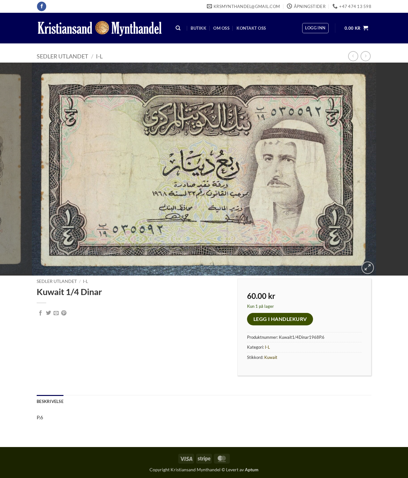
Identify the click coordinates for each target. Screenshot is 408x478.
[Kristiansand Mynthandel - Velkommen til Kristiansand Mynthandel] (100, 28)
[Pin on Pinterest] (63, 313)
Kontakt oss (251, 28)
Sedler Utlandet (62, 56)
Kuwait (270, 357)
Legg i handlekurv (280, 319)
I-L (99, 56)
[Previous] (16, 169)
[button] (315, 28)
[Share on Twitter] (48, 313)
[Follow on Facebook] (41, 6)
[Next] (391, 169)
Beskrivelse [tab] (50, 401)
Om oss (221, 28)
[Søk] (178, 28)
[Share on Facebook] (40, 313)
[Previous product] (365, 56)
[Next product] (353, 56)
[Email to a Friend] (56, 313)
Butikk (198, 28)
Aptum (252, 469)
